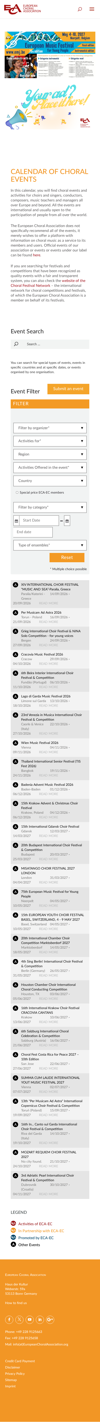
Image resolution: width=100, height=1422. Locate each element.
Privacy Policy (15, 1373)
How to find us (16, 1303)
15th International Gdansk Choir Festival (50, 826)
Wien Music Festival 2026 (39, 743)
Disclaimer (12, 1367)
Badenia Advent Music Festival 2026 (47, 784)
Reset (67, 557)
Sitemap (11, 1380)
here (36, 255)
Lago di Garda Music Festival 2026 (45, 696)
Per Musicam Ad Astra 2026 (41, 612)
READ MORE (48, 603)
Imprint (10, 1386)
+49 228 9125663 (29, 1332)
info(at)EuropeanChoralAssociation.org (40, 1344)
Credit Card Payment (20, 1361)
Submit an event (68, 389)
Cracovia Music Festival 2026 (42, 654)
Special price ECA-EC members (42, 492)
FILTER (21, 404)
